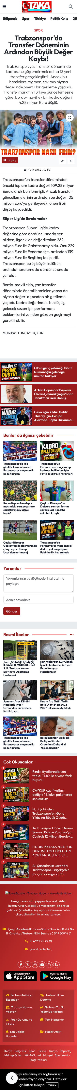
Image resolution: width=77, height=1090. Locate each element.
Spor (26, 18)
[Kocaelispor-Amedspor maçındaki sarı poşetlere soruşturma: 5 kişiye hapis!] (20, 490)
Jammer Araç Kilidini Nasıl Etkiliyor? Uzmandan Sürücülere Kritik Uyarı (17, 706)
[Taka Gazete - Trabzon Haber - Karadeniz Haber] (37, 6)
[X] (28, 964)
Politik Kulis (59, 18)
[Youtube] (42, 964)
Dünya (53, 1051)
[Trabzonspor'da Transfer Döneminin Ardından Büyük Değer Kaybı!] (38, 133)
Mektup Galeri (13, 1055)
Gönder (12, 611)
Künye (8, 1051)
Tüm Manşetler (54, 1019)
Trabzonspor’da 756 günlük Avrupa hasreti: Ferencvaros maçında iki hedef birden (19, 468)
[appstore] (20, 977)
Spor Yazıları (63, 1055)
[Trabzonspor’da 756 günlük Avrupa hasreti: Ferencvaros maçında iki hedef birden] (20, 451)
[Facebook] (21, 964)
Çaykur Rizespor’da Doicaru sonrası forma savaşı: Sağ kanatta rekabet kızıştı (54, 508)
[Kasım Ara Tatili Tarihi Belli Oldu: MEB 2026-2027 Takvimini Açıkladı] (57, 689)
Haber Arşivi (53, 1032)
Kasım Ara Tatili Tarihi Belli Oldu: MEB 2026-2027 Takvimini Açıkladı (55, 705)
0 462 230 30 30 (41, 941)
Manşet (48, 1055)
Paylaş (12, 160)
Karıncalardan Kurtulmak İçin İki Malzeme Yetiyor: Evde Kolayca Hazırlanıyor (56, 666)
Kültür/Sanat (32, 1055)
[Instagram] (35, 964)
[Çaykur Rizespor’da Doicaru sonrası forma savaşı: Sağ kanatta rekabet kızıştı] (57, 490)
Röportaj (65, 1051)
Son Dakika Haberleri (15, 1034)
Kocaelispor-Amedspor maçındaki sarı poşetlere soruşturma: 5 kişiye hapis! (19, 508)
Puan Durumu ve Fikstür (19, 1022)
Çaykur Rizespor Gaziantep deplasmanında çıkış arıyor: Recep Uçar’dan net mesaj (20, 547)
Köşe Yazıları (38, 1060)
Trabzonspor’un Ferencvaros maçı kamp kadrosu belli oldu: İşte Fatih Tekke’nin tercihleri (56, 468)
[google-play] (56, 977)
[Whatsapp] (49, 964)
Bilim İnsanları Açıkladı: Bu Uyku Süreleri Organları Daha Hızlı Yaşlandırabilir (55, 742)
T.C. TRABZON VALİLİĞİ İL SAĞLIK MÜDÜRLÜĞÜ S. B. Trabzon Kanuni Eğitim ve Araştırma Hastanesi (19, 668)
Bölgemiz (10, 18)
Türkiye (40, 18)
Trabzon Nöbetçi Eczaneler (19, 997)
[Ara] (70, 6)
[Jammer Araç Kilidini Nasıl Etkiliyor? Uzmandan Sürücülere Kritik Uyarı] (20, 689)
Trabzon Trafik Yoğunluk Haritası (52, 1009)
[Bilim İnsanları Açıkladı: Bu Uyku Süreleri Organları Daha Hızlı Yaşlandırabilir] (57, 726)
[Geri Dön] (12, 1078)
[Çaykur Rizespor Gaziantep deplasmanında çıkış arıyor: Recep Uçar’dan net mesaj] (20, 529)
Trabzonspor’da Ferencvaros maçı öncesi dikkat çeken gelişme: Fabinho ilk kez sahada (56, 547)
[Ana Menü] (4, 7)
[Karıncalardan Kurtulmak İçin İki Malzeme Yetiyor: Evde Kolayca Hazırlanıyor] (57, 650)
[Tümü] (72, 634)
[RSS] (56, 964)
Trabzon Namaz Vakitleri (19, 1009)
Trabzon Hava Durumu (52, 997)
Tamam (52, 1085)
